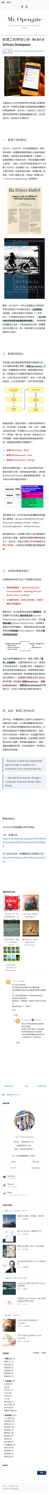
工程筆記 (8, 1381)
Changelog (35, 1168)
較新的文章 (9, 1086)
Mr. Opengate (26, 1020)
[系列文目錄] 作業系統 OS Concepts (27, 1321)
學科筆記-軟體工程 (14, 51)
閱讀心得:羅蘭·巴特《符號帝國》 (31, 1246)
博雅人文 (8, 1359)
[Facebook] (22, 7)
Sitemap (35, 1162)
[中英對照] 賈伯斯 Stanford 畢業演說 (31, 1262)
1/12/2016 (22, 981)
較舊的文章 (42, 1086)
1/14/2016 (38, 1020)
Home (3, 2)
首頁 (26, 1086)
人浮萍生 (15, 981)
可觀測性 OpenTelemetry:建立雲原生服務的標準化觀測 (31, 1299)
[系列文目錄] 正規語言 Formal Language (29, 1336)
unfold (36, 1353)
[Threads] (26, 7)
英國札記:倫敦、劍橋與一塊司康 (30, 1216)
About (9, 2)
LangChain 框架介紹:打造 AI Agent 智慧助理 (31, 1284)
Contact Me (13, 1486)
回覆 (13, 1010)
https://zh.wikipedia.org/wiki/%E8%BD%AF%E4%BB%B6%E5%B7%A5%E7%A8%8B (24, 842)
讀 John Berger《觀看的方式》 (30, 1231)
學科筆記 (8, 1415)
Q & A (13, 1168)
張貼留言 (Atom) (13, 1095)
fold (44, 1353)
